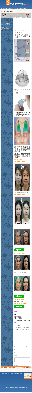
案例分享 (14, 8)
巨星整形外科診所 (25, 4)
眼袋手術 (6, 8)
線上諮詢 (21, 8)
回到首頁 (25, 8)
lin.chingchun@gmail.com (29, 367)
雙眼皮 (10, 8)
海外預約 (27, 4)
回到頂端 (29, 366)
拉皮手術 (2, 8)
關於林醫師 (17, 8)
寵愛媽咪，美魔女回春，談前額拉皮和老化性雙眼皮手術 (5, 28)
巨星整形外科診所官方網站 (23, 4)
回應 (15, 322)
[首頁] (8, 2)
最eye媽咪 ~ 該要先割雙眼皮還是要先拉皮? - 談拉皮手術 (5, 24)
